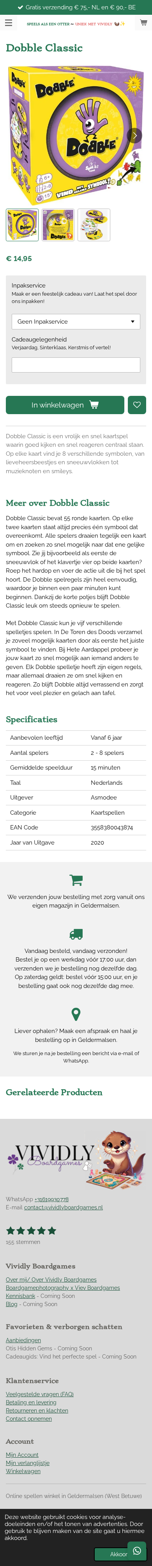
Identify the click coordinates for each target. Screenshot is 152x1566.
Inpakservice (29, 285)
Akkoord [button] (120, 1554)
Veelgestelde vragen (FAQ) (40, 1394)
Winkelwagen (23, 1471)
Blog (12, 1304)
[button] (22, 225)
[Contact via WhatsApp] (136, 1551)
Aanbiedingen (23, 1340)
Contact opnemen (29, 1419)
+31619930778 (52, 1199)
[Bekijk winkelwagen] (143, 22)
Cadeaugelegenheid (39, 339)
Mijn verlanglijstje (27, 1463)
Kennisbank (20, 1296)
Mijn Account (22, 1455)
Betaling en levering (31, 1402)
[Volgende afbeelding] (134, 135)
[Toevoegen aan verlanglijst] (137, 405)
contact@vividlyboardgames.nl (63, 1207)
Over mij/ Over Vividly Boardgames (51, 1280)
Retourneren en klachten (37, 1410)
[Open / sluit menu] (8, 22)
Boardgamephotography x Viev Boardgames (63, 1288)
